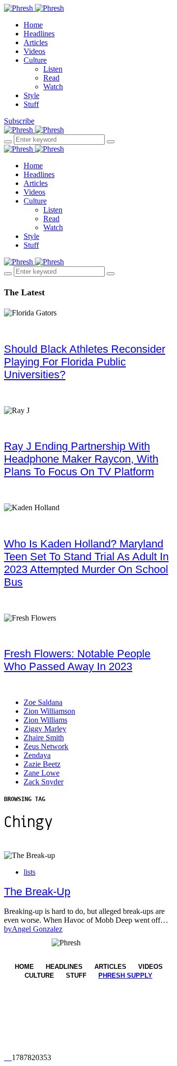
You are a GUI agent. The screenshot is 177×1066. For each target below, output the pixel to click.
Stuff (31, 104)
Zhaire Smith (44, 737)
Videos (34, 51)
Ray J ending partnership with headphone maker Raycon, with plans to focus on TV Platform (81, 459)
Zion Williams (45, 720)
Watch (53, 86)
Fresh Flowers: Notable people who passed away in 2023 (77, 660)
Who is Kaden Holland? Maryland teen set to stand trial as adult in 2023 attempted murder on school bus (86, 563)
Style (31, 95)
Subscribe (19, 121)
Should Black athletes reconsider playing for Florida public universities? (84, 362)
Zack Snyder (43, 782)
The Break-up (37, 891)
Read (51, 78)
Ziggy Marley (45, 729)
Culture (35, 60)
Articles (36, 42)
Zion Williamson (49, 711)
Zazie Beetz (42, 764)
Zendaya (37, 755)
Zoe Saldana (43, 702)
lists (29, 872)
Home (33, 25)
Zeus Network (46, 746)
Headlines (39, 33)
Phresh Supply (125, 975)
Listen (52, 69)
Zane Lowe (41, 773)
